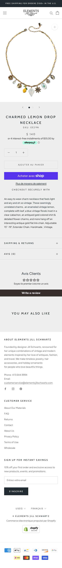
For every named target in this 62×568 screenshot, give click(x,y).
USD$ (19, 508)
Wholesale (9, 448)
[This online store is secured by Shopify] (31, 527)
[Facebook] (5, 389)
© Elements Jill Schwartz (31, 516)
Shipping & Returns (19, 243)
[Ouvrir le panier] (57, 13)
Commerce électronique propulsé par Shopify (31, 520)
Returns (8, 419)
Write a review (31, 293)
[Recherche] (51, 12)
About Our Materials (15, 408)
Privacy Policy (11, 436)
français (37, 508)
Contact (8, 425)
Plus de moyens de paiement (31, 183)
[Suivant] (39, 107)
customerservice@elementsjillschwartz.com (28, 382)
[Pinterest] (21, 389)
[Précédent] (22, 107)
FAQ (6, 413)
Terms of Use (11, 442)
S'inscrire (16, 491)
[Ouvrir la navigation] (5, 13)
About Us (9, 430)
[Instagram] (13, 389)
